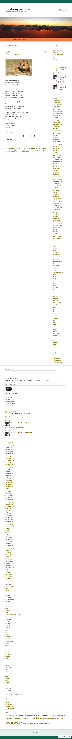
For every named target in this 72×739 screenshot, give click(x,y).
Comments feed (57, 360)
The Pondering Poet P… (16, 423)
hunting (42, 150)
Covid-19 (55, 259)
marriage (55, 298)
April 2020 (55, 137)
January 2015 (56, 238)
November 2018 (57, 161)
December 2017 (57, 179)
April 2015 (55, 233)
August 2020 (56, 133)
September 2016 (57, 207)
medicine (55, 300)
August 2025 (56, 106)
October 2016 (56, 205)
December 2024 (57, 111)
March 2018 (56, 174)
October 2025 (56, 102)
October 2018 (56, 163)
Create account (57, 355)
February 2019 (57, 156)
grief (38, 150)
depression (56, 265)
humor (55, 281)
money (55, 304)
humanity (55, 280)
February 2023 (57, 122)
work (54, 344)
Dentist (21, 150)
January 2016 (56, 220)
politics (55, 315)
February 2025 (57, 108)
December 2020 (57, 130)
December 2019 (57, 143)
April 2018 (55, 172)
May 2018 (55, 170)
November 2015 (57, 224)
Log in (54, 356)
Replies (27, 151)
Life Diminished (19, 418)
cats (6, 150)
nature (25, 148)
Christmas (56, 254)
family (55, 269)
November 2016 (57, 203)
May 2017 (55, 192)
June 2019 (56, 148)
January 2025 (56, 109)
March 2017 (56, 196)
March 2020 (56, 139)
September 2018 (57, 165)
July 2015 (55, 229)
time (54, 337)
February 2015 (57, 236)
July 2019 (55, 146)
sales (54, 322)
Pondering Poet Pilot (18, 9)
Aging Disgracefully (58, 54)
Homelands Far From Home (23, 413)
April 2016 (55, 216)
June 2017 (56, 190)
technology (56, 333)
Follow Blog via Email (11, 378)
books (54, 250)
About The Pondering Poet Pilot (19, 39)
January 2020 (56, 141)
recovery (55, 316)
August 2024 (56, 115)
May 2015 (55, 231)
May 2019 (55, 150)
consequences (57, 258)
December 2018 (57, 159)
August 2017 (56, 187)
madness (55, 296)
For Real (55, 52)
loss (54, 293)
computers (56, 256)
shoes (54, 326)
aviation (55, 247)
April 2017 (55, 194)
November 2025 (57, 100)
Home (7, 39)
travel (54, 339)
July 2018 (55, 167)
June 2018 (56, 168)
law (54, 289)
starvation (22, 151)
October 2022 (56, 126)
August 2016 (56, 209)
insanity (55, 285)
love (54, 294)
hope (54, 278)
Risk (54, 320)
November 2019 (57, 144)
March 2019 (56, 154)
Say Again (56, 59)
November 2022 (57, 124)
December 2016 (57, 202)
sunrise (55, 331)
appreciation (42, 148)
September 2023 (57, 119)
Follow (8, 389)
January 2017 (56, 200)
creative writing (14, 148)
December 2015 (57, 222)
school (55, 324)
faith (54, 267)
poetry (33, 148)
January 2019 (56, 157)
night (54, 307)
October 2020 (56, 132)
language (55, 287)
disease (26, 150)
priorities (16, 151)
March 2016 (56, 218)
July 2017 (55, 189)
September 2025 (57, 104)
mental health (57, 302)
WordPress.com (57, 362)
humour (55, 283)
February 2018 (57, 176)
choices (55, 252)
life (23, 148)
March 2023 (56, 121)
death (20, 148)
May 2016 (55, 214)
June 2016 (56, 212)
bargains (55, 248)
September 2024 (57, 113)
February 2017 (57, 198)
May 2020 (55, 135)
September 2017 (57, 185)
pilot (54, 309)
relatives (55, 318)
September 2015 (57, 225)
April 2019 (55, 152)
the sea (55, 335)
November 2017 (57, 181)
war (54, 340)
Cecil (8, 51)
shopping (55, 327)
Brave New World (58, 56)
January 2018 (56, 178)
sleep (54, 329)
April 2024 (55, 117)
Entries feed (56, 358)
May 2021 (55, 128)
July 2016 (55, 211)
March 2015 (56, 235)
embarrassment (32, 150)
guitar (54, 276)
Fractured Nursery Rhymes (12, 614)
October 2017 (56, 183)
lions (12, 151)
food (54, 270)
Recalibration (57, 58)
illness (7, 151)
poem (29, 148)
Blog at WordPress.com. (36, 733)
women (55, 342)
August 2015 (56, 227)
